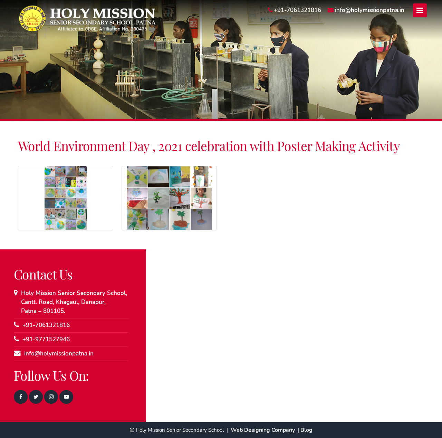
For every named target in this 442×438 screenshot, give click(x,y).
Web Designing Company (263, 430)
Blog (306, 430)
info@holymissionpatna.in (59, 354)
